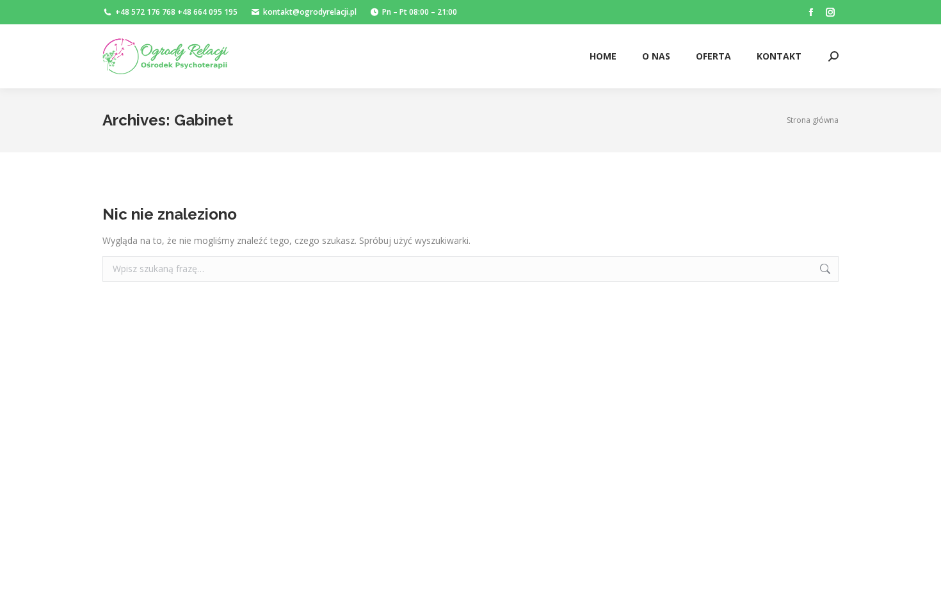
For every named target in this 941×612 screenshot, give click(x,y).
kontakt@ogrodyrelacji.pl (310, 11)
